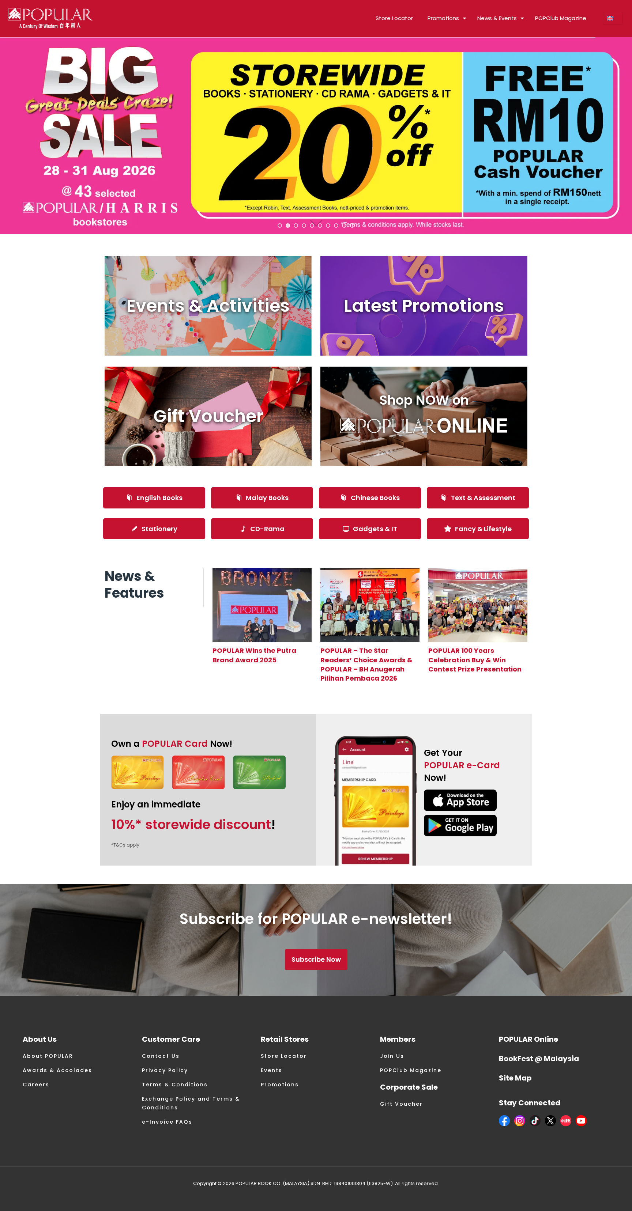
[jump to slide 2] (288, 225)
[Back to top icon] (597, 1196)
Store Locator (284, 1056)
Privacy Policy (165, 1070)
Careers (36, 1084)
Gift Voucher (401, 1104)
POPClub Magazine (410, 1070)
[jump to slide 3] (296, 225)
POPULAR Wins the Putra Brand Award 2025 (254, 655)
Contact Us (161, 1056)
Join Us (392, 1056)
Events (271, 1070)
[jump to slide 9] (344, 225)
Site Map (515, 1078)
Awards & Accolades (57, 1070)
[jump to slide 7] (328, 225)
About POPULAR (48, 1056)
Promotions (280, 1084)
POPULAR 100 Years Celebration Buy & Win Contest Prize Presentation (475, 659)
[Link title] (262, 605)
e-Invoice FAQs (167, 1121)
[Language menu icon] (613, 18)
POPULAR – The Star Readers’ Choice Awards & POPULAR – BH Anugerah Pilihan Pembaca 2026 (366, 664)
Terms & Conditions (175, 1084)
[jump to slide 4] (304, 225)
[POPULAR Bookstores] (50, 18)
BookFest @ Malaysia (539, 1058)
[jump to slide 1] (280, 225)
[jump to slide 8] (336, 225)
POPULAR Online (528, 1039)
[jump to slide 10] (352, 225)
